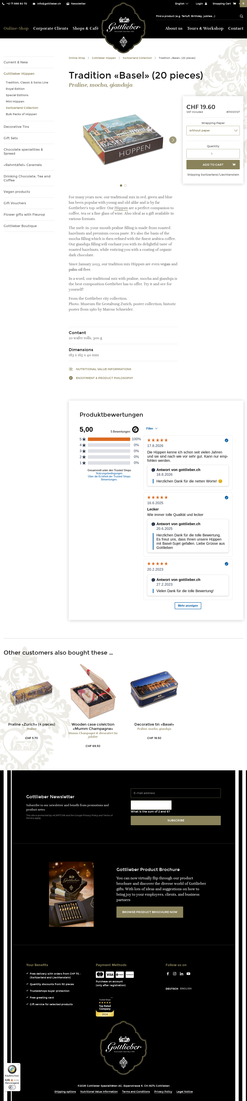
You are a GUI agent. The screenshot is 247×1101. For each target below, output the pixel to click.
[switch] (12, 1087)
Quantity (213, 146)
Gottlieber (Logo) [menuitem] (123, 27)
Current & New (16, 62)
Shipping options (65, 1091)
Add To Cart (213, 164)
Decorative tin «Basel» (154, 724)
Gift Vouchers (15, 203)
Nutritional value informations (103, 369)
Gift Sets (11, 138)
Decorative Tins (16, 127)
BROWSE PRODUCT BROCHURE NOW (149, 912)
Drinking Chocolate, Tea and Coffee (27, 178)
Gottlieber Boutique (20, 226)
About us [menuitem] (174, 29)
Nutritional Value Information (99, 1091)
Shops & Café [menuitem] (86, 29)
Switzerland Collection (22, 108)
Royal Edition (15, 89)
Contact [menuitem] (236, 29)
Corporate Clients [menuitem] (50, 29)
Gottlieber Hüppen (19, 74)
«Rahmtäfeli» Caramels (23, 165)
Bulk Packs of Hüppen (21, 114)
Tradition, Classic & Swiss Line (27, 82)
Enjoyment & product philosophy (104, 378)
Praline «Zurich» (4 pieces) (31, 724)
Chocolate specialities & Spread (23, 152)
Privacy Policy (90, 815)
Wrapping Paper (213, 123)
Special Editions (17, 95)
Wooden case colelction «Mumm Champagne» (92, 726)
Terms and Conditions (136, 1091)
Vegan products (17, 192)
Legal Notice (184, 1091)
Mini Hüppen (15, 101)
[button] (121, 185)
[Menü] (18, 1065)
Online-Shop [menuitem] (16, 29)
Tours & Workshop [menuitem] (205, 29)
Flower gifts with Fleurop (24, 215)
